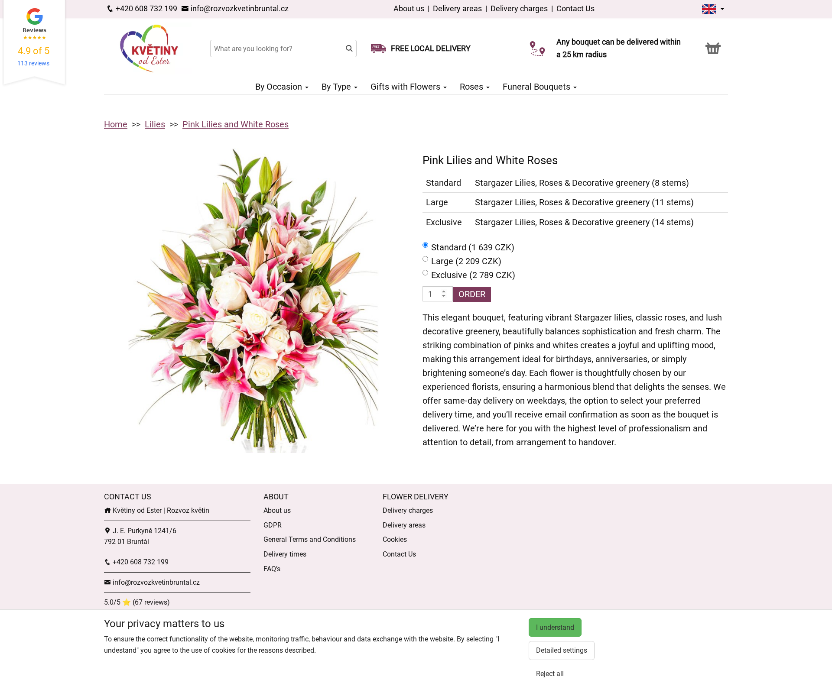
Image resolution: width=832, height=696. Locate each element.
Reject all (550, 674)
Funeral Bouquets (537, 86)
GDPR (272, 525)
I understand (555, 627)
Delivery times (284, 554)
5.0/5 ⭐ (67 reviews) (137, 602)
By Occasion (279, 86)
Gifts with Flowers (406, 86)
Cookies (395, 539)
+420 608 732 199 (145, 8)
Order (471, 294)
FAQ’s (271, 569)
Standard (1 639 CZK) (472, 247)
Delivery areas (457, 8)
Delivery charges (519, 8)
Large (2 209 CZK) (466, 261)
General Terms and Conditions (309, 539)
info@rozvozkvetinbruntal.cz (239, 8)
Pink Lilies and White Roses (235, 124)
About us (409, 8)
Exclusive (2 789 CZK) (473, 275)
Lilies (155, 124)
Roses (472, 86)
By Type (337, 86)
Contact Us (575, 8)
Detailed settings (561, 650)
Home (115, 124)
